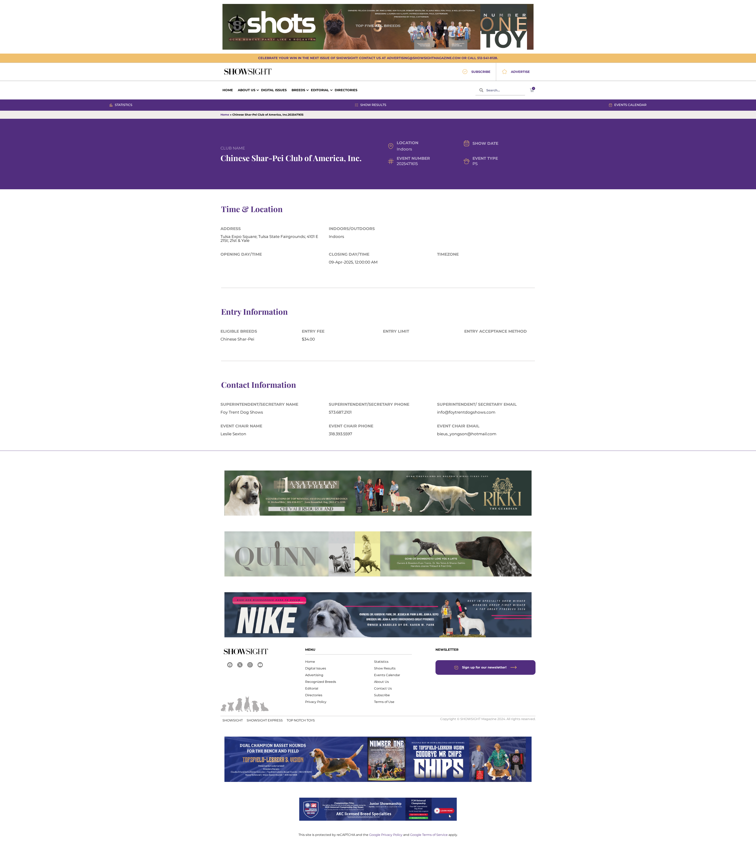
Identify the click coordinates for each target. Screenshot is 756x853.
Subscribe (382, 695)
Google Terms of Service (429, 835)
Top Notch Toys (301, 720)
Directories (313, 695)
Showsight (232, 720)
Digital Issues (315, 668)
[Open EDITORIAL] (331, 90)
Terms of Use (384, 702)
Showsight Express (265, 720)
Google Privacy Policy (386, 835)
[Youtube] (260, 664)
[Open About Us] (257, 90)
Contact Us (383, 688)
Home (224, 114)
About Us (381, 682)
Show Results (385, 668)
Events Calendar (387, 675)
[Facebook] (230, 664)
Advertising (314, 675)
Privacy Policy (315, 702)
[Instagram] (250, 664)
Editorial (311, 688)
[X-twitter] (240, 664)
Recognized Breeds (320, 682)
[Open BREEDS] (307, 90)
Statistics (381, 662)
